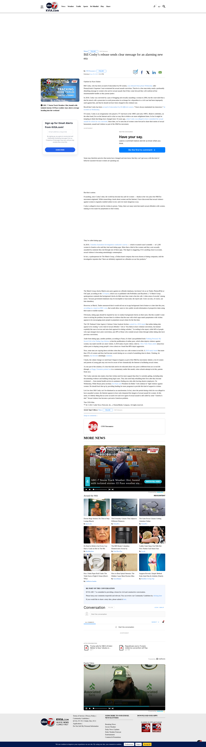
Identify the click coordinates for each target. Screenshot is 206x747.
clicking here (157, 596)
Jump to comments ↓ (91, 415)
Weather (71, 6)
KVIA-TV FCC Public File (82, 721)
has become (94, 356)
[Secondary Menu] (43, 6)
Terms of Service (78, 716)
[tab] (90, 622)
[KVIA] (52, 6)
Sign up (161, 607)
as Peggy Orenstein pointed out (100, 369)
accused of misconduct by (117, 107)
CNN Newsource (90, 71)
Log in (156, 607)
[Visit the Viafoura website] (160, 659)
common (109, 356)
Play (102, 6)
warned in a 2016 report (137, 324)
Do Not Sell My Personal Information (85, 726)
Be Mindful (94, 6)
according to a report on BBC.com (95, 308)
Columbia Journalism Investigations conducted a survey (108, 245)
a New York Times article (148, 344)
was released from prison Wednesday (140, 86)
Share (108, 6)
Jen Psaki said (116, 384)
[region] (124, 633)
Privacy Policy (90, 716)
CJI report (105, 293)
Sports (85, 6)
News (63, 6)
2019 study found (152, 350)
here (124, 599)
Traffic (78, 6)
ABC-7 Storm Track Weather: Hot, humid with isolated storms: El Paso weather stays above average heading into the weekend (60, 107)
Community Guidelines (81, 718)
